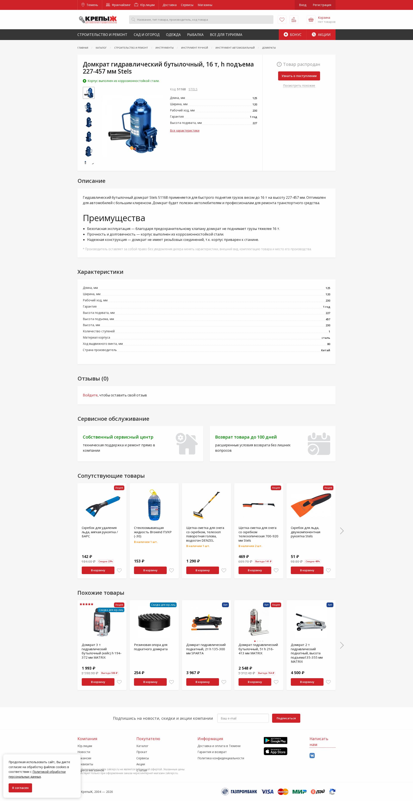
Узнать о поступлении (299, 76)
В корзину (98, 570)
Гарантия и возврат (212, 752)
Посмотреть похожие (299, 85)
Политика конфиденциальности (220, 758)
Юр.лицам (147, 5)
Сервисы (187, 5)
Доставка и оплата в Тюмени (218, 746)
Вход (302, 5)
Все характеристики (184, 130)
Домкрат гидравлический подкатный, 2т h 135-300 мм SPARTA (206, 648)
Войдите (90, 395)
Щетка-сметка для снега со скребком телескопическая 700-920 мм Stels (258, 533)
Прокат (141, 752)
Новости (83, 752)
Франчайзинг (121, 5)
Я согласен (20, 788)
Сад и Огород (147, 34)
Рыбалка (195, 34)
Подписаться (286, 718)
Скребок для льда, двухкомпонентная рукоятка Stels (305, 531)
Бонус (295, 34)
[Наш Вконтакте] (312, 755)
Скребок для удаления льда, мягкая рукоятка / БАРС (100, 531)
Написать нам (319, 741)
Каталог (142, 746)
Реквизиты (85, 764)
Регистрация (322, 5)
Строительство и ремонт (102, 34)
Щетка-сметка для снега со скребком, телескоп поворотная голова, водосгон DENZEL (205, 533)
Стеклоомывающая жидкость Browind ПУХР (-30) (153, 531)
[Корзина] (311, 19)
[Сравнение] (294, 19)
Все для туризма (226, 34)
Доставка (170, 5)
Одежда (173, 34)
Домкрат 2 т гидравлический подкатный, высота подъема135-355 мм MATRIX (307, 653)
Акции (324, 34)
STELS (193, 89)
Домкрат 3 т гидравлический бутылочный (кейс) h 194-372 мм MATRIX (102, 650)
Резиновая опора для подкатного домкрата (151, 646)
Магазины (205, 5)
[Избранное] (282, 19)
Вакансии (84, 758)
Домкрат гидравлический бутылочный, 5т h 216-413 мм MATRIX (258, 648)
